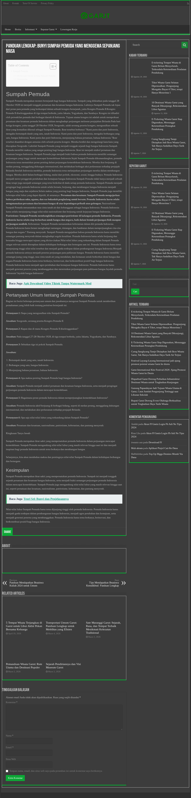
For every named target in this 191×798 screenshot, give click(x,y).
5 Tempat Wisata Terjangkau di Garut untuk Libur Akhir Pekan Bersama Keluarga (24, 626)
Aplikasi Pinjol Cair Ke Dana (163, 448)
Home (8, 29)
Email (10, 747)
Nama (9, 735)
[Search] (184, 45)
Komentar (12, 702)
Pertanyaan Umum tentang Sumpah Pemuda (36, 76)
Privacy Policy (47, 3)
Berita (18, 29)
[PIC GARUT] (95, 14)
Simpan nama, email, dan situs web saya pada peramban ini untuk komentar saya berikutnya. (56, 770)
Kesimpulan (22, 79)
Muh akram (137, 448)
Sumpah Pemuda (20, 71)
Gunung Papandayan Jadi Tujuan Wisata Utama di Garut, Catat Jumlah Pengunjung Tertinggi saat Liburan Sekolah (156, 391)
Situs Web (11, 759)
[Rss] (188, 3)
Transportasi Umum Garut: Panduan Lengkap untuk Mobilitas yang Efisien (61, 626)
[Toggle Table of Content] (51, 66)
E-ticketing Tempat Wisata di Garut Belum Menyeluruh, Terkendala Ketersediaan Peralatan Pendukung (155, 315)
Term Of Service (30, 3)
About (6, 3)
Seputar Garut (47, 29)
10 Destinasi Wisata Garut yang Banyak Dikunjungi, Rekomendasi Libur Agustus (169, 106)
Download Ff (155, 442)
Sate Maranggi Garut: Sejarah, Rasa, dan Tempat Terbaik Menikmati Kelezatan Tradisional (103, 627)
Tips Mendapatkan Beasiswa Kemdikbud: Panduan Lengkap (102, 583)
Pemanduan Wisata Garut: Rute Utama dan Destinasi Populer (24, 665)
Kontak (15, 3)
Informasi (30, 29)
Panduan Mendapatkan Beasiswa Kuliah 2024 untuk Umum (26, 583)
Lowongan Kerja (68, 29)
